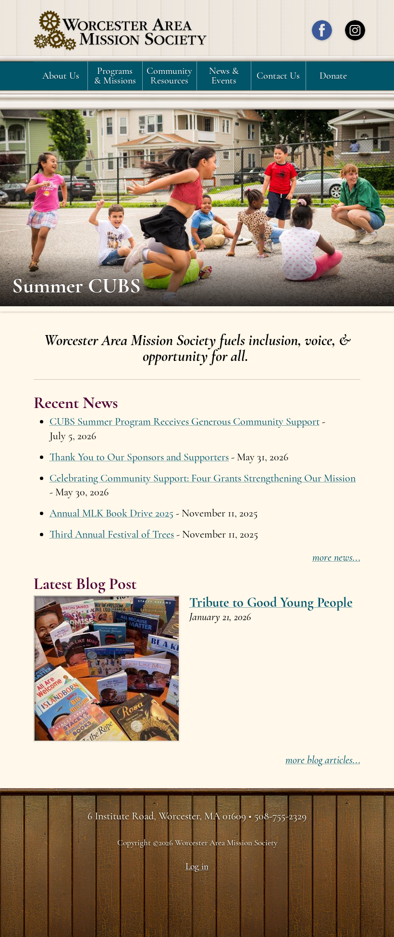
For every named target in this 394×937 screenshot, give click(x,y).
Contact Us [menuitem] (278, 76)
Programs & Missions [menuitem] (115, 75)
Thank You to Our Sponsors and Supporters (139, 457)
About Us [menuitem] (60, 76)
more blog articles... (322, 760)
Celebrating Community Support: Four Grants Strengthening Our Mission (202, 478)
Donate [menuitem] (333, 76)
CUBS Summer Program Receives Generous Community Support (184, 421)
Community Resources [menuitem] (169, 75)
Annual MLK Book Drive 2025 (111, 513)
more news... (336, 557)
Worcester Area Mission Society (120, 31)
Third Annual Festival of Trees (111, 534)
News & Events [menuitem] (224, 75)
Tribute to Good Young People (271, 602)
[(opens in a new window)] (322, 32)
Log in (197, 866)
